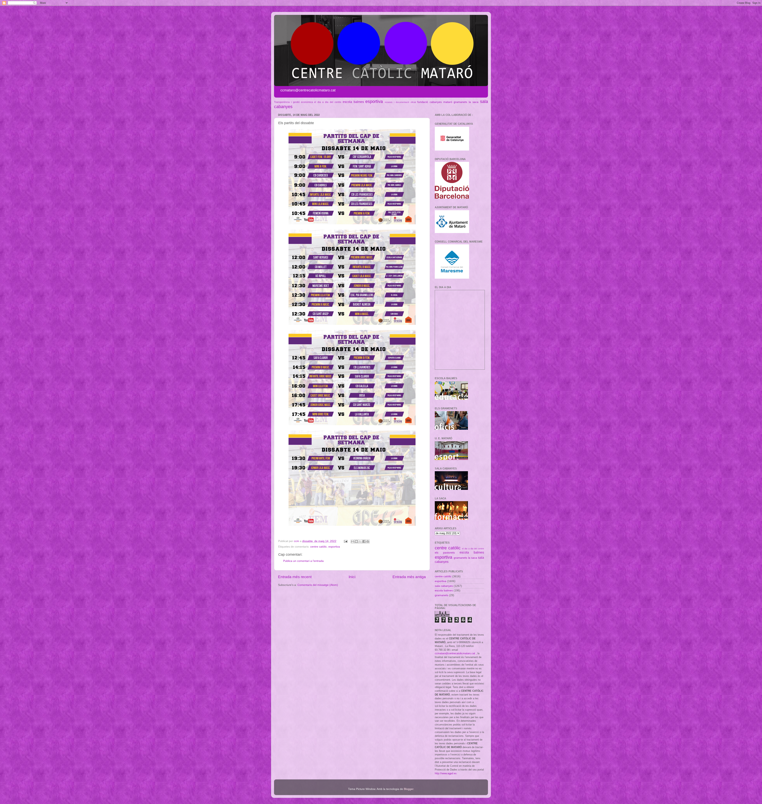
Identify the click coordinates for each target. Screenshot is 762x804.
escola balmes (353, 102)
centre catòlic (318, 546)
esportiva (374, 101)
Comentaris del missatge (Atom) (317, 584)
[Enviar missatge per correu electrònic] (345, 541)
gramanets (460, 102)
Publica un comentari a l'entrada (303, 560)
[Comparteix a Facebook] (364, 541)
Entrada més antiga (409, 577)
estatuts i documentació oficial (400, 102)
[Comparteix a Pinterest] (368, 541)
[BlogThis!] (356, 541)
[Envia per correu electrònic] (353, 541)
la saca (473, 102)
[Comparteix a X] (360, 541)
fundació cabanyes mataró (434, 102)
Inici (352, 577)
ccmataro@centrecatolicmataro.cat (455, 653)
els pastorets (445, 552)
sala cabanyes (444, 585)
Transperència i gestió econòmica (293, 102)
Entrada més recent (295, 577)
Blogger (408, 789)
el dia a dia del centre (327, 102)
